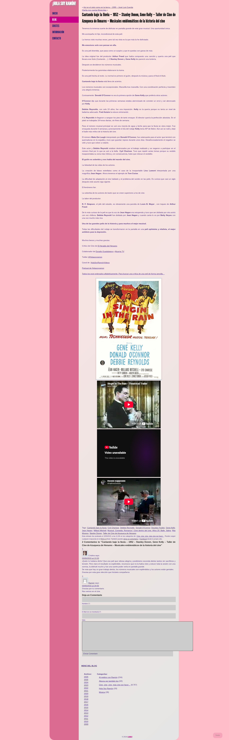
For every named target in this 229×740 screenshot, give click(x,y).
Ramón (91, 583)
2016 (86, 705)
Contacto (56, 38)
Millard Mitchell (100, 530)
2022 (86, 688)
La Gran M (130, 737)
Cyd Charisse (113, 528)
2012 (86, 716)
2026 (86, 677)
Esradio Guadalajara (104, 251)
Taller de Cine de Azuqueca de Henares (119, 533)
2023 (86, 685)
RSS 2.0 (104, 539)
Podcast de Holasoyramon (93, 268)
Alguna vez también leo (109, 681)
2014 (86, 710)
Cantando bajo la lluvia (97, 528)
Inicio (55, 13)
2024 (86, 682)
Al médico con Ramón (108, 677)
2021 (86, 691)
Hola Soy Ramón (106, 688)
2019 (86, 696)
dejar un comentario (131, 539)
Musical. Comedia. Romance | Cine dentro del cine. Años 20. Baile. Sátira (139, 530)
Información (58, 32)
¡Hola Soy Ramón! (64, 3)
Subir (217, 735)
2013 (86, 713)
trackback (143, 539)
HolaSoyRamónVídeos (100, 263)
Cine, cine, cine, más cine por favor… (114, 685)
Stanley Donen (96, 533)
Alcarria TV (119, 251)
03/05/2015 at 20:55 (90, 586)
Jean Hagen (87, 530)
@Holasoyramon (95, 257)
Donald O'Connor (143, 528)
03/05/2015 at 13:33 (90, 558)
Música (102, 692)
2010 (86, 721)
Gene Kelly (170, 528)
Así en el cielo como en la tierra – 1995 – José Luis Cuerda (108, 7)
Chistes (55, 26)
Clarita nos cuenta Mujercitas (94, 10)
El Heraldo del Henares (107, 246)
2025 (86, 680)
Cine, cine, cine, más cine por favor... (150, 536)
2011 (86, 719)
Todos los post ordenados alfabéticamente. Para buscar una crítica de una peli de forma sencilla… (123, 274)
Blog (54, 20)
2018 (86, 699)
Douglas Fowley (158, 528)
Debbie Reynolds (127, 528)
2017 (86, 702)
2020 (86, 693)
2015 (86, 707)
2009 (86, 724)
